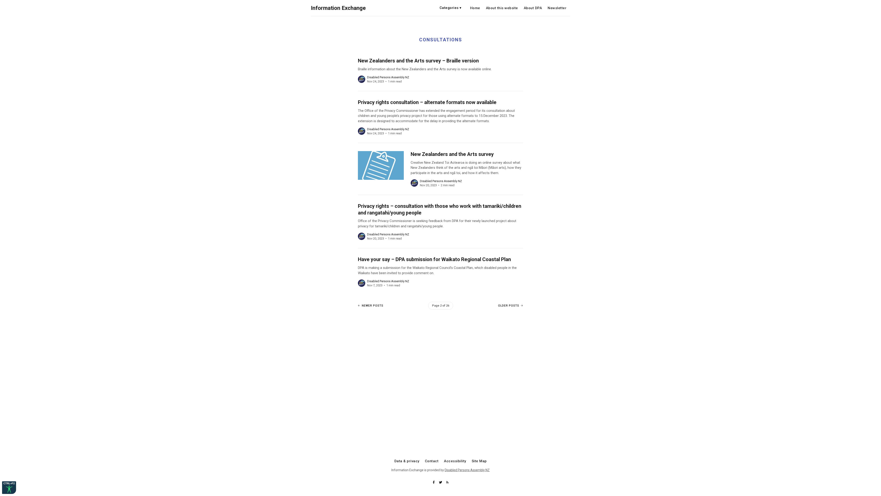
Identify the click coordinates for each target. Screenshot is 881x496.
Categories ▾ (451, 8)
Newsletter (557, 8)
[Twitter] (441, 482)
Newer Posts (372, 305)
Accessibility (455, 461)
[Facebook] (434, 482)
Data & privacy (406, 461)
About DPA (533, 8)
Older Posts (508, 305)
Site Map (479, 461)
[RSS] (447, 482)
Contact (432, 461)
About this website (502, 8)
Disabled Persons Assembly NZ (467, 470)
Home (475, 8)
